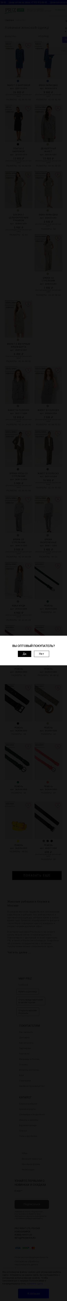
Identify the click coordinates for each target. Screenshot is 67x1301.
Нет (41, 653)
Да (24, 653)
